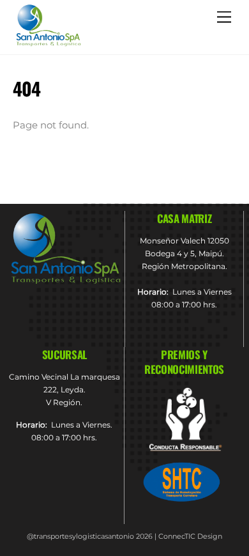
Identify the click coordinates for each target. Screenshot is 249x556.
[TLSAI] (48, 42)
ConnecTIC (176, 536)
